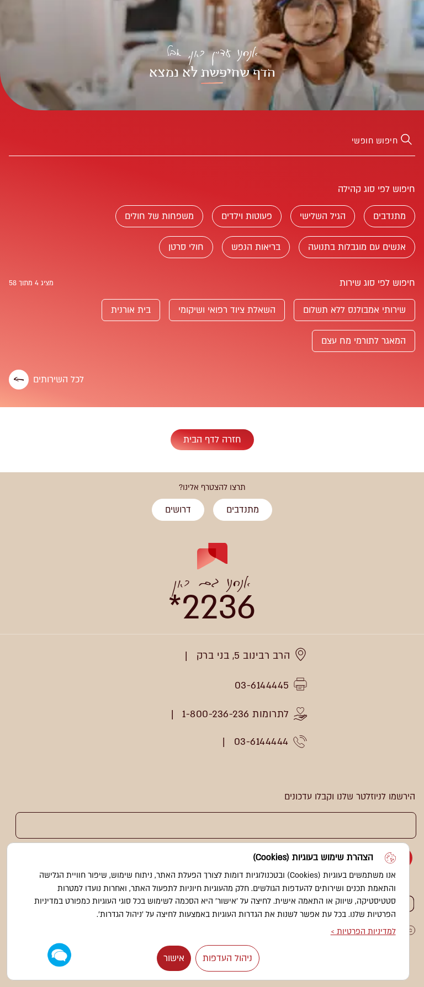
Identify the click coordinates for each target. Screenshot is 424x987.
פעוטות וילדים (246, 216)
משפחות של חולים (159, 216)
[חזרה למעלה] (21, 520)
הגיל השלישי (323, 216)
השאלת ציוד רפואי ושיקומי (226, 310)
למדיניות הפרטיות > (363, 931)
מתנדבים (389, 216)
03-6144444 (261, 741)
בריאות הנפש (255, 247)
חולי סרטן (186, 247)
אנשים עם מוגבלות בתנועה (357, 247)
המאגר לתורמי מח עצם (363, 341)
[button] (59, 955)
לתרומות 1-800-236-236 (235, 714)
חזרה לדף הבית (212, 440)
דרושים (178, 510)
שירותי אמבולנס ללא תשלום (354, 310)
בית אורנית (131, 310)
